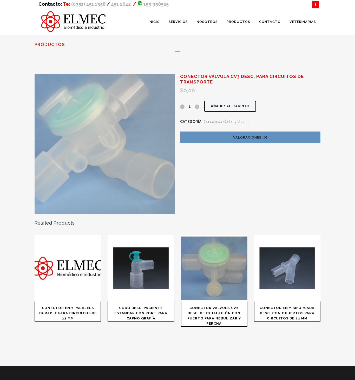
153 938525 (155, 4)
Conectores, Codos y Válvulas (227, 122)
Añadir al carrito (230, 106)
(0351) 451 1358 (88, 4)
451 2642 (121, 4)
